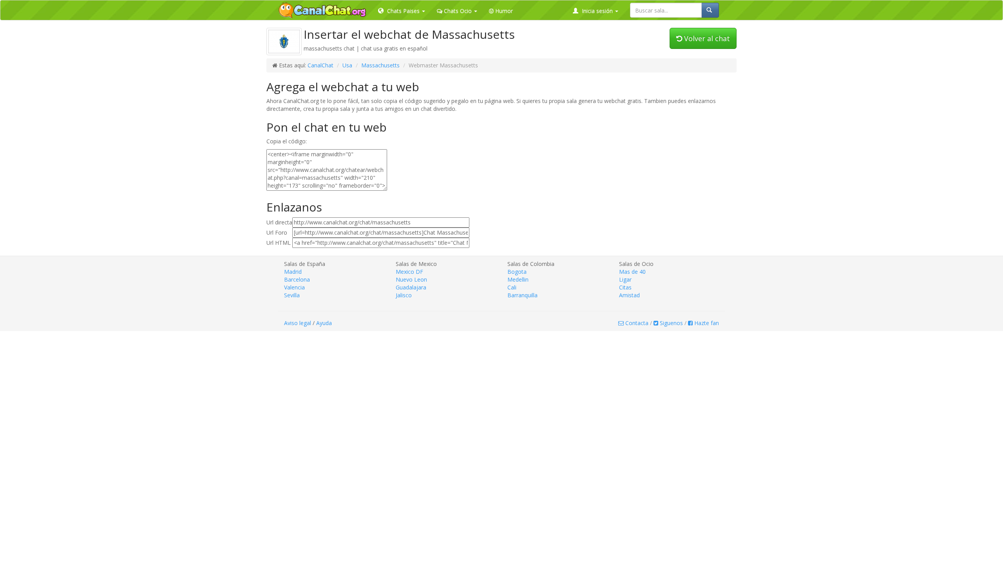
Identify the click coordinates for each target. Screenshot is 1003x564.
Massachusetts (380, 65)
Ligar (625, 279)
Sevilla (292, 295)
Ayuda (324, 323)
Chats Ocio (457, 10)
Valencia (294, 287)
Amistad (629, 295)
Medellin (518, 279)
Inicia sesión (597, 10)
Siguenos (670, 323)
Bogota (517, 271)
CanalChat (320, 65)
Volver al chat (706, 38)
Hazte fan (706, 323)
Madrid (293, 271)
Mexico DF (409, 271)
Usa (347, 65)
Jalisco (404, 295)
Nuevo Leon (411, 279)
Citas (625, 287)
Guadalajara (411, 287)
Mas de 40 (632, 271)
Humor (503, 10)
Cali (511, 287)
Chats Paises (403, 10)
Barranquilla (522, 295)
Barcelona (297, 279)
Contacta (636, 323)
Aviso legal (297, 323)
